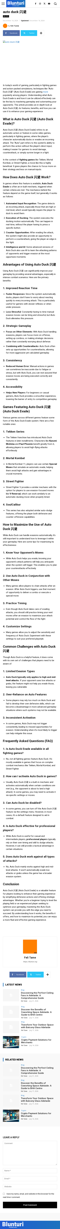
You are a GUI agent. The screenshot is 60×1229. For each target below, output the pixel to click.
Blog (6, 16)
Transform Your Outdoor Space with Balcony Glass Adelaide (37, 1026)
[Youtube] (49, 4)
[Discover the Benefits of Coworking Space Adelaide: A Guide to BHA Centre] (11, 1012)
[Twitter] (44, 4)
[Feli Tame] (5, 26)
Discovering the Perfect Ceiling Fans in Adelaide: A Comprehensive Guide (37, 995)
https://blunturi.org (30, 962)
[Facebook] (35, 4)
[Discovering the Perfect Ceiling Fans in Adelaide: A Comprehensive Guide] (11, 995)
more (45, 92)
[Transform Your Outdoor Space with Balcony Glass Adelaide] (11, 1027)
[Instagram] (40, 4)
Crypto (23, 1037)
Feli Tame (14, 26)
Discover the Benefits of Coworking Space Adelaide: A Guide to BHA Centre (36, 1012)
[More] (41, 33)
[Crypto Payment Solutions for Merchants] (11, 1042)
